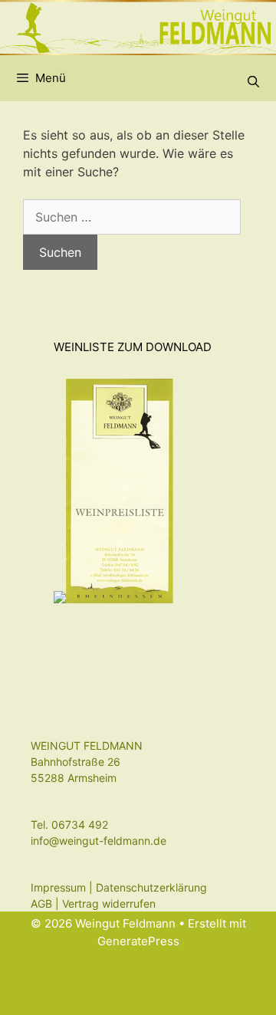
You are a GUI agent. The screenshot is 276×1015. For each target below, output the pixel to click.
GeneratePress (138, 941)
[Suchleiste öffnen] (253, 82)
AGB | (46, 903)
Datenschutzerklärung (151, 887)
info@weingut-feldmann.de (98, 840)
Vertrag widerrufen (109, 903)
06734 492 (79, 824)
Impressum (58, 887)
